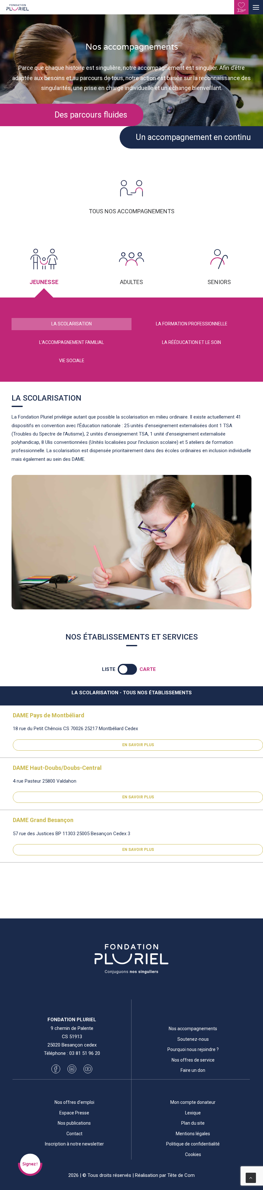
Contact (74, 1133)
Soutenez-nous (193, 1039)
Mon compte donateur (193, 1102)
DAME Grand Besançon (43, 820)
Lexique (193, 1112)
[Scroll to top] (251, 1177)
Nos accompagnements (193, 1028)
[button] (256, 7)
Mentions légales (193, 1133)
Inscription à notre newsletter (74, 1143)
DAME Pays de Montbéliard (48, 715)
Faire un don (193, 1070)
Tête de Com (181, 1175)
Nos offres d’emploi (74, 1102)
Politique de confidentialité (193, 1143)
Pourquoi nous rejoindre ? (193, 1049)
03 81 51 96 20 (84, 1053)
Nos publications (74, 1123)
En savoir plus (138, 745)
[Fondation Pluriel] (17, 9)
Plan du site (193, 1123)
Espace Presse (74, 1112)
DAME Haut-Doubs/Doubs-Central (57, 767)
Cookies (193, 1154)
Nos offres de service (193, 1060)
